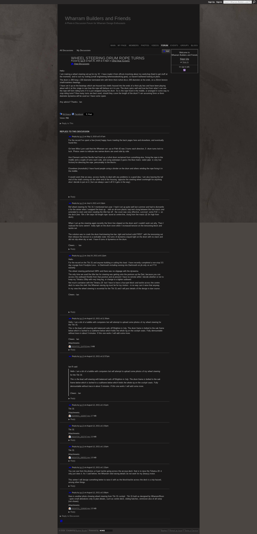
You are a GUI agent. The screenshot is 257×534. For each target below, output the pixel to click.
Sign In (219, 2)
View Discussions (81, 64)
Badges (164, 531)
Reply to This (66, 123)
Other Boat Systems (121, 61)
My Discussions (84, 50)
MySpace (67, 114)
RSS (61, 521)
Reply (71, 197)
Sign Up (211, 2)
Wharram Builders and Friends (98, 18)
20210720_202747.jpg (80, 437)
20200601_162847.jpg (80, 416)
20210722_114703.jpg (80, 346)
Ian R (82, 61)
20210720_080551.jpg (80, 458)
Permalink (70, 136)
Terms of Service (191, 531)
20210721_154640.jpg (80, 508)
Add (167, 51)
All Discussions (66, 50)
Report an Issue (176, 531)
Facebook (79, 114)
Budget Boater (81, 531)
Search (254, 2)
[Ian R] (64, 64)
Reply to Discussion (69, 516)
